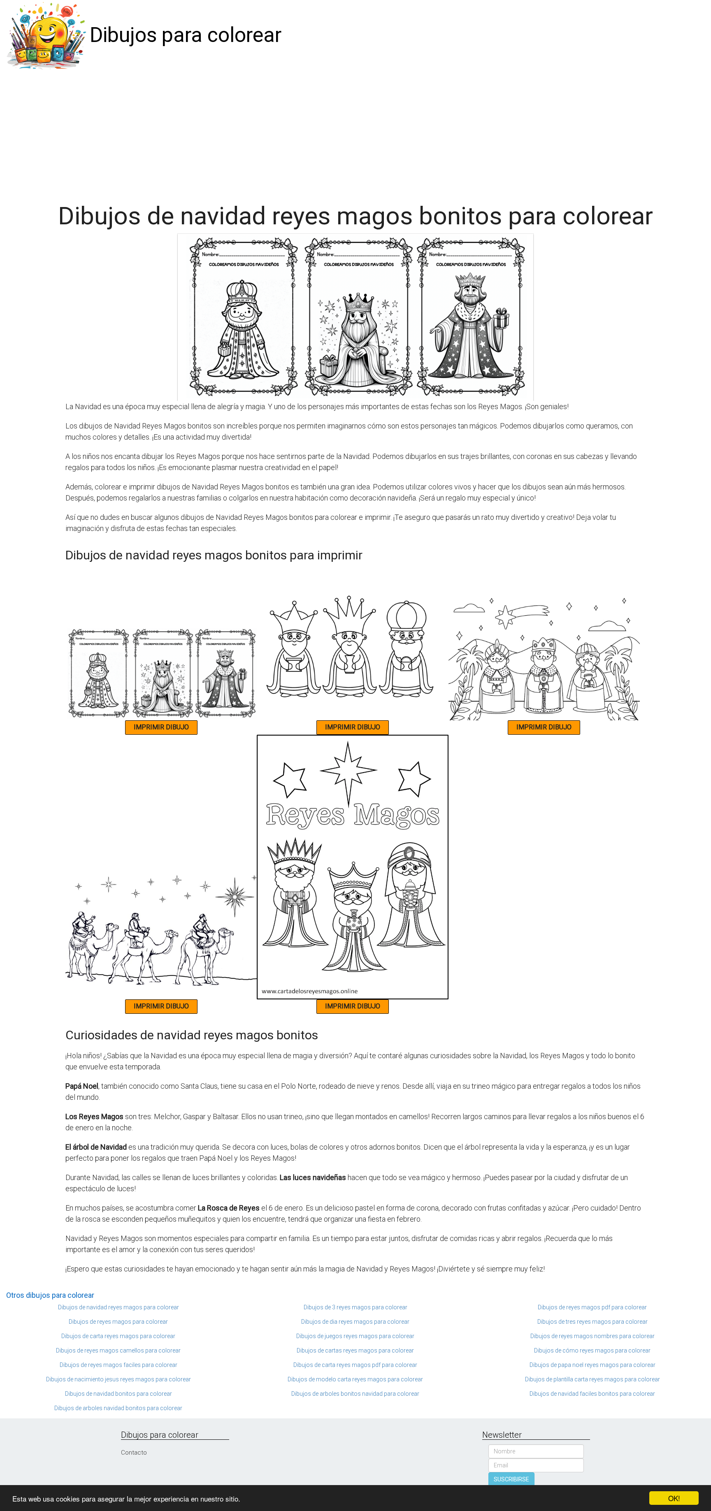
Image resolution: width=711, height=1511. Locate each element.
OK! (674, 1498)
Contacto (134, 1452)
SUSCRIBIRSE (511, 1479)
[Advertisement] (355, 132)
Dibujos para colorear (185, 35)
